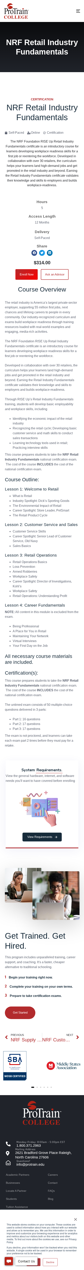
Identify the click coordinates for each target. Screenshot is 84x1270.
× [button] (75, 1218)
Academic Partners (17, 1174)
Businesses (13, 1182)
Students (11, 1198)
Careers (53, 1174)
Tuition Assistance (17, 1206)
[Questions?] (42, 1163)
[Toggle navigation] (67, 11)
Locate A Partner (16, 1190)
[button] (34, 253)
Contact (52, 1182)
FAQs (51, 1190)
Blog (50, 1198)
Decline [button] (50, 1262)
